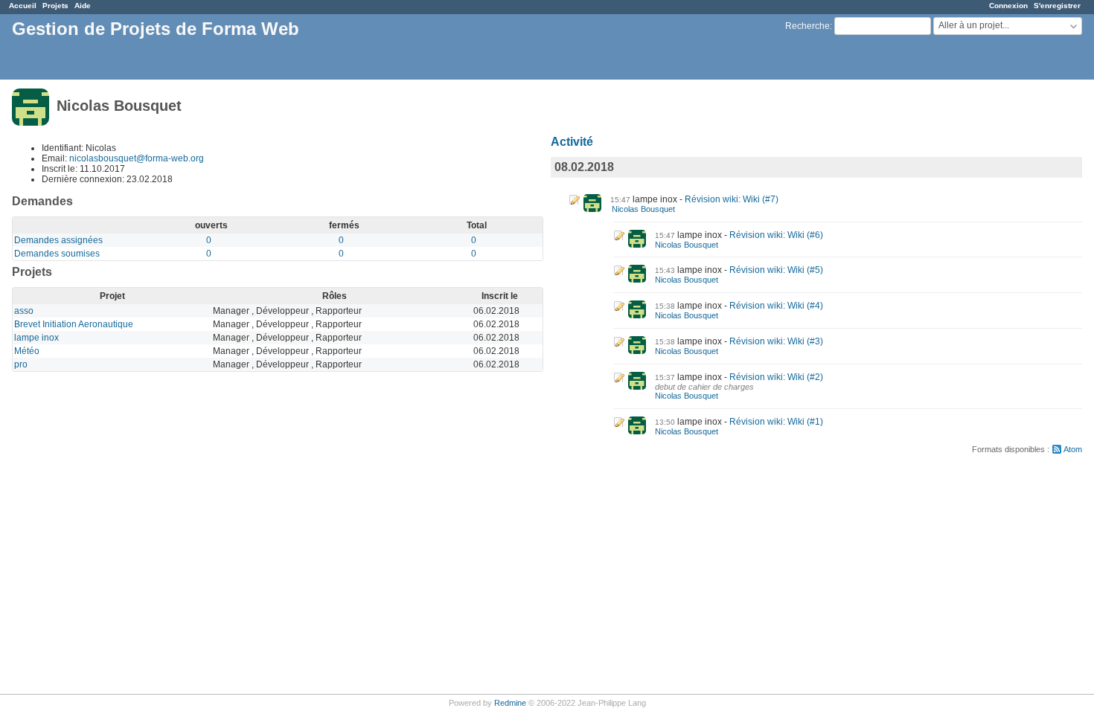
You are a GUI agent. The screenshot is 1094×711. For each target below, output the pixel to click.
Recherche (807, 26)
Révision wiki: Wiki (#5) (776, 270)
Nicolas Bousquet (643, 209)
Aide (82, 5)
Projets (55, 5)
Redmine (510, 702)
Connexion (1008, 5)
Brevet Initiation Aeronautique (73, 324)
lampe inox (36, 337)
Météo (26, 351)
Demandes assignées (58, 240)
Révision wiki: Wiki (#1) (776, 421)
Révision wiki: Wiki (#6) (776, 235)
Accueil (22, 5)
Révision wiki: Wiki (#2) (776, 377)
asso (23, 311)
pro (21, 364)
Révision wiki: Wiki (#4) (776, 305)
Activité (572, 141)
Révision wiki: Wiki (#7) (731, 199)
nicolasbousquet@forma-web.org (136, 158)
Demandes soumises (57, 253)
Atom (1072, 449)
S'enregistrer (1057, 5)
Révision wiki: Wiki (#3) (776, 341)
